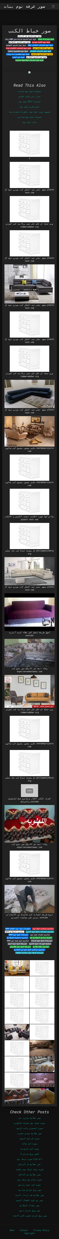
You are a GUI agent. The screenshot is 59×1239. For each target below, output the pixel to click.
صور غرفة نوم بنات (24, 6)
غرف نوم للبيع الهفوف (16, 45)
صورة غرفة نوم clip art (29, 1159)
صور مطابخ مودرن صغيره (29, 1133)
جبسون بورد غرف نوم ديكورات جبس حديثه (29, 111)
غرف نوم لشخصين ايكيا (18, 51)
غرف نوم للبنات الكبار (40, 51)
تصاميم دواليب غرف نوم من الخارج (29, 950)
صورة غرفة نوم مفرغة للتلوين (29, 1123)
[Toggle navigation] (53, 6)
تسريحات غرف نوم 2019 (18, 935)
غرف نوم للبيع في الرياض (29, 36)
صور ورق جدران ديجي (29, 1210)
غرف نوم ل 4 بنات (46, 39)
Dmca (12, 1230)
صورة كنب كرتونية (29, 1148)
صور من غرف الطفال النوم (29, 1200)
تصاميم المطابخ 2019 (14, 932)
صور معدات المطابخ (29, 1205)
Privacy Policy (41, 1230)
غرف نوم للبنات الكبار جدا (18, 48)
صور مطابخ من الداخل (29, 1174)
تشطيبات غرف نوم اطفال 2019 (18, 929)
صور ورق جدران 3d (29, 1153)
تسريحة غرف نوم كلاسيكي (20, 947)
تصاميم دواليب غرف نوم (43, 929)
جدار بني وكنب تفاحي (29, 96)
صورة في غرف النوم (29, 1138)
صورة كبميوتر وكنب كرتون (29, 1128)
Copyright (29, 1233)
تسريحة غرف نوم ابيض (17, 944)
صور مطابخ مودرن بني (29, 1117)
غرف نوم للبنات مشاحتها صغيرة (29, 60)
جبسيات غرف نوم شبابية (29, 117)
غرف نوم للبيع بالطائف (19, 42)
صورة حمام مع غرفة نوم (29, 1179)
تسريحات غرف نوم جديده (41, 941)
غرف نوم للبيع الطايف (36, 57)
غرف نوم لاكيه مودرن (41, 42)
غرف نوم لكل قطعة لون (43, 48)
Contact (24, 1230)
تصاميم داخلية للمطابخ (17, 938)
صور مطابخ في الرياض (29, 1164)
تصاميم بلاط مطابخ (41, 947)
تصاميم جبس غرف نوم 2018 (18, 941)
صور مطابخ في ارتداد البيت (29, 1195)
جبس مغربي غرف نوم (29, 106)
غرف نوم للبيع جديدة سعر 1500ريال (20, 39)
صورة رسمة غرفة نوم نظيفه (29, 1169)
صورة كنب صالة (29, 1143)
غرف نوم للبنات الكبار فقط (40, 45)
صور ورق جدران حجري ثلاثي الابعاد (29, 1215)
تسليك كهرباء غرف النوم (40, 944)
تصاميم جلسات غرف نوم (40, 935)
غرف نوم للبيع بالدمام (42, 54)
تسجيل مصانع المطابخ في (41, 938)
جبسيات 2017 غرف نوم (29, 101)
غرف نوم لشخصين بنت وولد (18, 54)
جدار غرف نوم (29, 122)
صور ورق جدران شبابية (29, 1190)
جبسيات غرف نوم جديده (29, 91)
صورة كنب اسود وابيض (29, 1184)
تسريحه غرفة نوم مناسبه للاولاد (29, 953)
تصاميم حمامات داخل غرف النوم (40, 932)
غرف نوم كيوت (18, 57)
